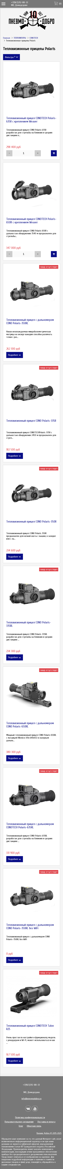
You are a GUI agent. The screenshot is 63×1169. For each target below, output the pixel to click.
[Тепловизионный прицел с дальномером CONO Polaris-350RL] (31, 292)
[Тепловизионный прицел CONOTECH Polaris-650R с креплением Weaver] (31, 191)
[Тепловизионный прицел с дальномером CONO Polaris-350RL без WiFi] (31, 897)
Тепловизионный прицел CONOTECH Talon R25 (30, 1027)
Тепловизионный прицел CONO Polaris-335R (31, 420)
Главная (6, 38)
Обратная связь (34, 1126)
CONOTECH (34, 38)
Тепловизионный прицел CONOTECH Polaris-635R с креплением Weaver (31, 120)
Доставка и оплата (46, 1121)
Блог (21, 1126)
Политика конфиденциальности (30, 1117)
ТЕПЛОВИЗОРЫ (20, 38)
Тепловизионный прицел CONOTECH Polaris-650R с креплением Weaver (31, 220)
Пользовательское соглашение (19, 1121)
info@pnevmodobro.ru (31, 1098)
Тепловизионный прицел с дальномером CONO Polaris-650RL (30, 725)
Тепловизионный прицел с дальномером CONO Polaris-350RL (30, 321)
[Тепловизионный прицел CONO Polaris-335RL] (31, 594)
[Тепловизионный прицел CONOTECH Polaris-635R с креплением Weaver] (31, 90)
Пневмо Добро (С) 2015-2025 (49, 1133)
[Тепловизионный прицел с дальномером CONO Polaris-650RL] (31, 695)
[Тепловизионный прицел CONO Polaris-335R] (31, 392)
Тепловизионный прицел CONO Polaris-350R (31, 521)
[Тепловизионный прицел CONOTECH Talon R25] (31, 997)
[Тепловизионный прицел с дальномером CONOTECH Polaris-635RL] (31, 796)
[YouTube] (35, 1109)
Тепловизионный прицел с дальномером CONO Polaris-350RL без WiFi (30, 926)
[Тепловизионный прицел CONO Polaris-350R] (31, 493)
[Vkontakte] (28, 1109)
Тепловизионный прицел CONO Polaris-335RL (28, 624)
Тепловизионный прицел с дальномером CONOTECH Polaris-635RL (30, 825)
